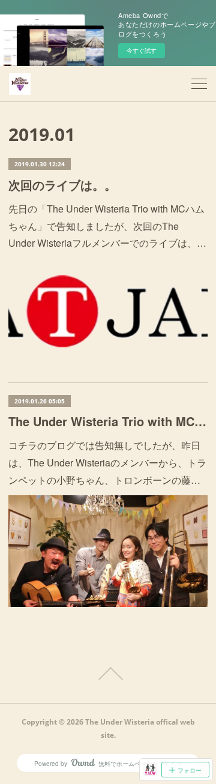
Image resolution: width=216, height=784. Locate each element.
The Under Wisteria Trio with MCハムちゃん (107, 421)
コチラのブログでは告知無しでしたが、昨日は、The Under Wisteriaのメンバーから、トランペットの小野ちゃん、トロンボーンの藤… (107, 462)
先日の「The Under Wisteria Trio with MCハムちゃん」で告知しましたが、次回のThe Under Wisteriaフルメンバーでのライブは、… (107, 226)
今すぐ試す (142, 50)
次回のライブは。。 (62, 184)
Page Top (108, 673)
